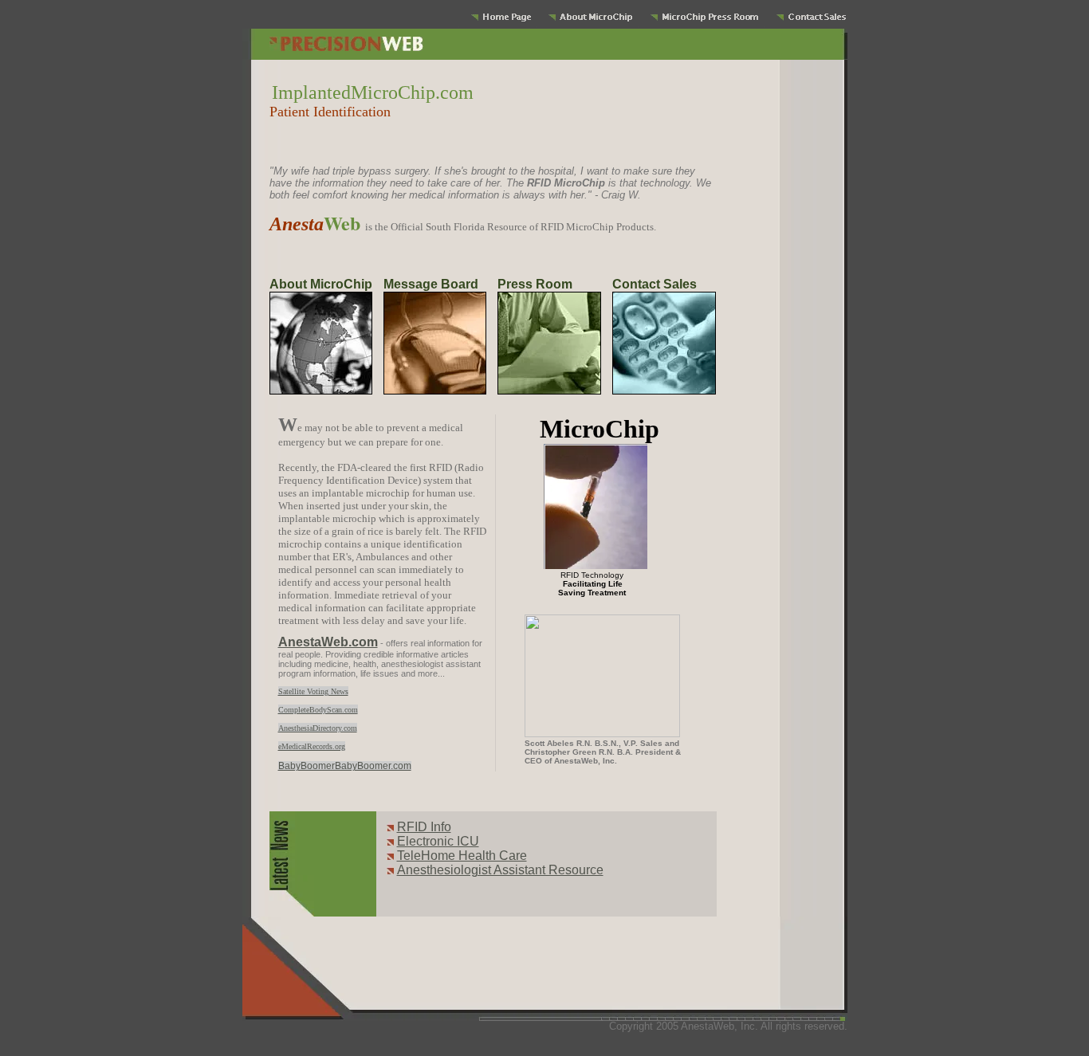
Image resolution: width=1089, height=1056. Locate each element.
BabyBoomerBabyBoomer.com (344, 765)
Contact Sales (654, 284)
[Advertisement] (487, 149)
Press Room (534, 284)
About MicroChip (320, 284)
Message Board (430, 284)
